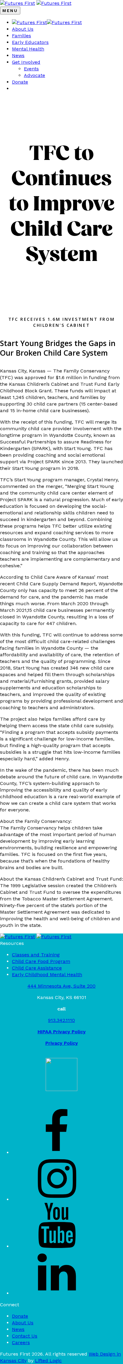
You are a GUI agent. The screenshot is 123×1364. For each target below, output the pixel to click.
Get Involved (26, 62)
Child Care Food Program (41, 961)
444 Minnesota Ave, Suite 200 (61, 986)
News (18, 55)
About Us (22, 29)
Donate (20, 82)
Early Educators (30, 42)
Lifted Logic (48, 1360)
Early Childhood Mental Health (47, 974)
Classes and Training (36, 955)
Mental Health (28, 49)
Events (31, 69)
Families (21, 35)
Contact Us (24, 1336)
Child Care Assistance (37, 968)
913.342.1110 (61, 1020)
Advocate (34, 75)
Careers (21, 1342)
